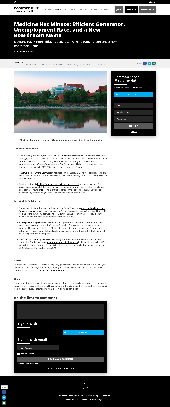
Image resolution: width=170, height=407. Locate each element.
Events (82, 9)
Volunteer (147, 9)
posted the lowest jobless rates (62, 242)
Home (48, 9)
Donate (131, 9)
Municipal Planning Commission (38, 172)
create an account (29, 363)
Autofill (133, 94)
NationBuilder (83, 399)
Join (118, 9)
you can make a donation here (49, 270)
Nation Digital (97, 399)
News (58, 9)
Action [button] (69, 9)
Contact (106, 9)
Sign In (152, 2)
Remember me (27, 354)
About (93, 9)
